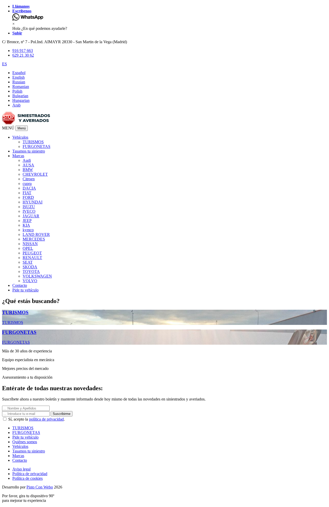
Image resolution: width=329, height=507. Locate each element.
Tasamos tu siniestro (28, 151)
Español (18, 72)
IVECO (29, 211)
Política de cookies (27, 478)
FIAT (27, 193)
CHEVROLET (35, 174)
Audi (27, 160)
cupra (27, 183)
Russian (18, 82)
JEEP (27, 220)
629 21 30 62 (23, 55)
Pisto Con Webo (39, 487)
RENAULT (32, 257)
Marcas (18, 455)
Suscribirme (61, 414)
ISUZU (29, 206)
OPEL (28, 248)
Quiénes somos (24, 442)
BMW (28, 169)
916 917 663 (22, 50)
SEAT (28, 262)
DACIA (29, 188)
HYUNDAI (32, 202)
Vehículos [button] (20, 137)
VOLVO (30, 281)
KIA (26, 225)
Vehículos (20, 446)
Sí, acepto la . (36, 419)
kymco (28, 230)
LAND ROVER (36, 234)
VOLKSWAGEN (37, 276)
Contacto (19, 285)
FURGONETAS (36, 146)
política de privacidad (46, 419)
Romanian (20, 86)
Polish (17, 91)
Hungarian (21, 100)
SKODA (30, 267)
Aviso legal (21, 469)
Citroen (29, 179)
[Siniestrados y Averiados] (26, 123)
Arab (16, 105)
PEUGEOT (32, 253)
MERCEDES (34, 239)
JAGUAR (31, 216)
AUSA (28, 165)
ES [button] (4, 64)
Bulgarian (20, 96)
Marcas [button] (18, 156)
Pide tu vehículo (25, 290)
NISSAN (30, 244)
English (18, 77)
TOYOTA (31, 271)
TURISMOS (33, 142)
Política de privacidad (29, 474)
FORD (28, 197)
